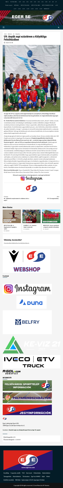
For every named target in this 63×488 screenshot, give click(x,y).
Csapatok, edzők (15, 473)
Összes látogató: (9, 439)
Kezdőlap (6, 473)
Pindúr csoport (8, 5)
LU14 (28, 8)
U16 (24, 1)
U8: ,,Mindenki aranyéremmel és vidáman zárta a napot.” (16, 198)
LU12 (36, 8)
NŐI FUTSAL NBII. (35, 5)
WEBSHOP (46, 8)
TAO (23, 473)
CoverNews (37, 485)
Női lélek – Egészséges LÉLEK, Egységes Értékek (29, 480)
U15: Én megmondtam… (53, 197)
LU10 (41, 8)
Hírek (5, 34)
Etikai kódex (37, 473)
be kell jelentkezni (24, 243)
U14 (31, 1)
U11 (42, 1)
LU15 (23, 8)
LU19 (56, 5)
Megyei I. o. (49, 221)
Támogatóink (7, 476)
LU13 (32, 8)
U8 (53, 1)
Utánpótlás (17, 34)
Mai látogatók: (8, 437)
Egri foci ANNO (35, 476)
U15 (27, 1)
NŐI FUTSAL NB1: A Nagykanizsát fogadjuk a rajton (10, 227)
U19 (20, 1)
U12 (39, 1)
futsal (5, 219)
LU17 (15, 8)
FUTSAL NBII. (13, 1)
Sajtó (43, 476)
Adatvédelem (46, 473)
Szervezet (29, 473)
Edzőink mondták (8, 480)
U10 (46, 1)
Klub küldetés (17, 476)
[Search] (59, 27)
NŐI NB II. (16, 5)
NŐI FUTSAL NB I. (25, 5)
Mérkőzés (10, 34)
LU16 (19, 8)
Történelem (26, 476)
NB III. (7, 1)
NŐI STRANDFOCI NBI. (48, 5)
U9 (49, 1)
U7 (56, 1)
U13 (35, 1)
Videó (48, 476)
